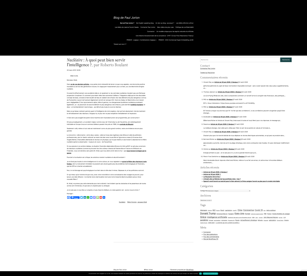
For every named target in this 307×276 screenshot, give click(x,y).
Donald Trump (208, 213)
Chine (240, 210)
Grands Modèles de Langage (281, 214)
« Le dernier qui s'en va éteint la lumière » (227, 222)
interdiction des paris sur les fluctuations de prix (239, 217)
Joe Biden (261, 217)
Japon (256, 217)
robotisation (224, 220)
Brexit (222, 210)
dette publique (271, 210)
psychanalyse (217, 220)
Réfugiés (260, 220)
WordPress (189, 269)
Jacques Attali (142, 202)
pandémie (204, 220)
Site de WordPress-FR (210, 239)
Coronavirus (248, 210)
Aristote (210, 210)
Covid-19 (259, 210)
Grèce (203, 217)
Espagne (231, 214)
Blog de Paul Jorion (127, 17)
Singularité (266, 220)
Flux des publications (210, 234)
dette (264, 210)
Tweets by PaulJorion (207, 72)
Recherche (286, 60)
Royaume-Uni (231, 220)
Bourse (218, 210)
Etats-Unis (239, 213)
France (269, 214)
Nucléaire (122, 202)
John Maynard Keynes (271, 217)
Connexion (207, 232)
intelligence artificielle (217, 217)
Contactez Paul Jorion (207, 68)
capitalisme (228, 210)
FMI (265, 214)
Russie (237, 220)
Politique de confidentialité (210, 273)
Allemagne (203, 210)
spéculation (272, 220)
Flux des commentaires (211, 237)
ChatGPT (235, 210)
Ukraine (286, 220)
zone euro (211, 222)
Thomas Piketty (280, 220)
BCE (214, 210)
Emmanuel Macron (222, 214)
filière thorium (132, 202)
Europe (247, 214)
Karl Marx (281, 217)
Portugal (211, 220)
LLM (284, 217)
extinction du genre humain (257, 213)
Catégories (204, 191)
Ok (200, 273)
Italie (253, 217)
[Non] (305, 273)
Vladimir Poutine (203, 222)
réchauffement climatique (248, 220)
